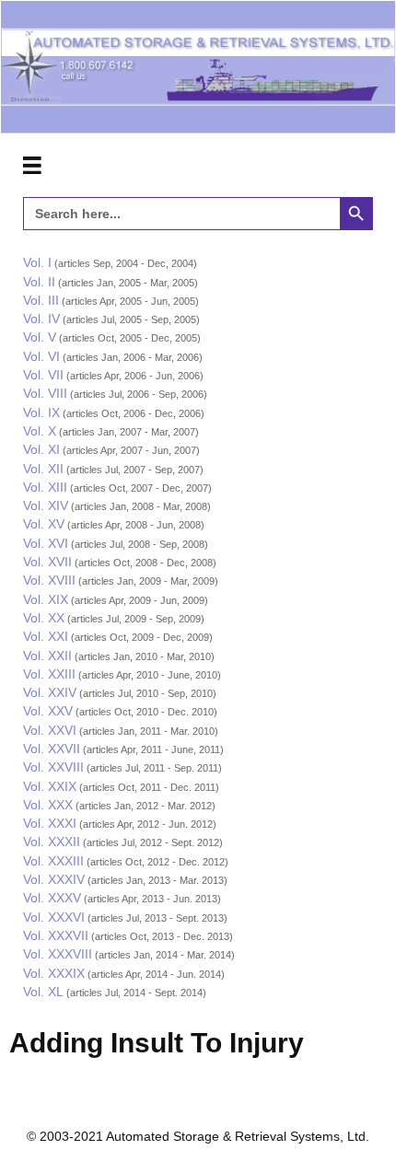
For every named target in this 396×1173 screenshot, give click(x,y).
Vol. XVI (45, 543)
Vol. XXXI (49, 823)
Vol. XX (43, 617)
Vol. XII (43, 468)
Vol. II (39, 281)
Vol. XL (43, 991)
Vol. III (41, 300)
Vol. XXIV (49, 692)
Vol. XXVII (51, 748)
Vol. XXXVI (54, 917)
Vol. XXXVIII (57, 954)
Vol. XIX (45, 599)
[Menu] (32, 166)
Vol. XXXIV (54, 879)
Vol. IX (41, 412)
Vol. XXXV (52, 897)
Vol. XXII (47, 655)
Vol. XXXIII (53, 861)
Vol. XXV (48, 710)
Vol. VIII (45, 393)
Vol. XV (43, 524)
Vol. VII (43, 374)
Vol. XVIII (49, 580)
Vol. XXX (48, 804)
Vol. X (39, 431)
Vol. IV (41, 318)
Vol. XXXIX (54, 973)
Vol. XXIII (49, 674)
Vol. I (37, 262)
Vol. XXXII (51, 841)
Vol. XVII (47, 561)
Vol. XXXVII (55, 935)
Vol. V (39, 337)
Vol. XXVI (49, 730)
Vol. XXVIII (53, 767)
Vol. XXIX (49, 786)
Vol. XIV (45, 505)
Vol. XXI (45, 636)
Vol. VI (41, 356)
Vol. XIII (45, 487)
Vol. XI (41, 449)
